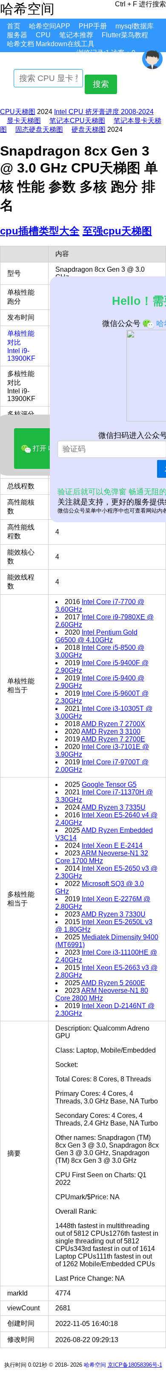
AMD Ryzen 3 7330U (113, 914)
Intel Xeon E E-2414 (112, 845)
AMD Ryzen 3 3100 (110, 731)
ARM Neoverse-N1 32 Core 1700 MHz (101, 857)
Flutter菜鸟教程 (125, 35)
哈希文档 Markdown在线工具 (50, 43)
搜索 (101, 84)
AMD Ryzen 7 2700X (113, 723)
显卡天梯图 (24, 120)
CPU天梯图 (17, 111)
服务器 (17, 35)
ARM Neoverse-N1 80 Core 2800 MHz (101, 994)
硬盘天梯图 (89, 129)
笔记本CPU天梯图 (77, 120)
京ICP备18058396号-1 (135, 1365)
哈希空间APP (49, 26)
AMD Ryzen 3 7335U (113, 807)
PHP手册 (93, 26)
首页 (13, 26)
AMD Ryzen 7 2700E (113, 739)
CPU (43, 35)
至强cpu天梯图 (117, 231)
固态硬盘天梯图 (39, 129)
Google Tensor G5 (109, 784)
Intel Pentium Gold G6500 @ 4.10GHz (96, 636)
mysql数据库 (134, 26)
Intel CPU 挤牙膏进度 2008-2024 (104, 111)
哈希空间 (95, 1365)
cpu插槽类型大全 (40, 231)
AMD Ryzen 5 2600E (113, 982)
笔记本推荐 (76, 35)
